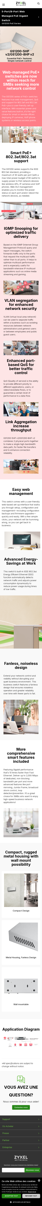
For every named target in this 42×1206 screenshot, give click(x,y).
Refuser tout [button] (31, 1196)
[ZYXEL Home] (21, 4)
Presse (5, 1133)
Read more (32, 1192)
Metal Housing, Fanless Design (21, 957)
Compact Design (21, 910)
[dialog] (21, 1192)
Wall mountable (21, 1004)
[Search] (38, 3)
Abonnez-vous (32, 1170)
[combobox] (39, 1180)
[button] (21, 1202)
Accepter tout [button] (11, 1196)
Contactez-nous (21, 1107)
